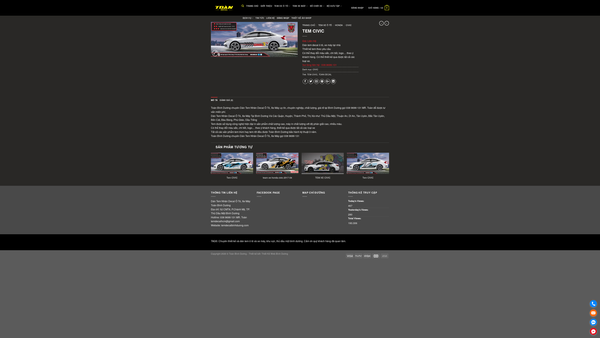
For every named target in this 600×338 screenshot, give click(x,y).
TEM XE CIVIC (322, 177)
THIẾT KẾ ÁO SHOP (301, 18)
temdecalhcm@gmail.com (225, 221)
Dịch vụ (247, 18)
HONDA (339, 25)
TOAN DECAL (325, 74)
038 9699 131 (227, 217)
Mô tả (214, 100)
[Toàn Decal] (224, 7)
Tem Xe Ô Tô (281, 6)
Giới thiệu (266, 6)
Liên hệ (270, 18)
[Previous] (211, 168)
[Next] (389, 168)
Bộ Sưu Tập (333, 6)
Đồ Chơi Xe (316, 6)
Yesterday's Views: (358, 209)
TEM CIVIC (312, 74)
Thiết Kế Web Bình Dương (275, 253)
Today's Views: (356, 200)
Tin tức (259, 18)
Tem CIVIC (232, 177)
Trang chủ (252, 6)
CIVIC (349, 25)
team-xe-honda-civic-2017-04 (277, 177)
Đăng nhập (283, 18)
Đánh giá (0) (226, 100)
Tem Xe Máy (299, 6)
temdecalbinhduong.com (235, 225)
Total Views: (355, 218)
